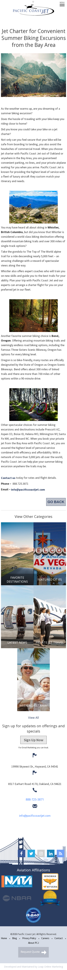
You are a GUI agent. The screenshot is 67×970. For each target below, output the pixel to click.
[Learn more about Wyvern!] (50, 881)
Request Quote (30, 952)
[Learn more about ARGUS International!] (50, 898)
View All (33, 718)
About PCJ (33, 942)
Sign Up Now (33, 740)
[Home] (33, 10)
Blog (14, 938)
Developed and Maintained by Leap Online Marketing (33, 966)
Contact (58, 938)
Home (4, 938)
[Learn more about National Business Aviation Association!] (17, 898)
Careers (45, 938)
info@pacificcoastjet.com (35, 815)
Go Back (55, 502)
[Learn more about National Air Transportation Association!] (17, 881)
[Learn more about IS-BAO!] (33, 915)
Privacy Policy (29, 938)
